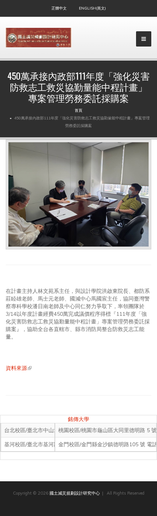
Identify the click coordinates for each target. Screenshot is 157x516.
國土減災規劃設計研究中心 (75, 493)
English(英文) (92, 8)
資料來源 (19, 368)
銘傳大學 (78, 419)
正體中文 (59, 8)
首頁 (78, 110)
